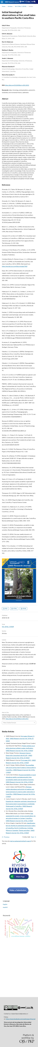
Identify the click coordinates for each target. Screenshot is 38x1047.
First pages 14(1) (26, 760)
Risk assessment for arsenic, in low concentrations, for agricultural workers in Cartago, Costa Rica (21, 816)
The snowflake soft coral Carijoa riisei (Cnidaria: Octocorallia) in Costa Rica (21, 767)
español (5, 907)
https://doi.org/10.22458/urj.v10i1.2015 (17, 85)
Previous (6, 837)
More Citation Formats (9, 722)
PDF (6, 608)
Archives (10, 6)
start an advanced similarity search (20, 841)
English (5, 904)
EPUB (24, 608)
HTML (15, 608)
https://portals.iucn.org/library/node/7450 (14, 266)
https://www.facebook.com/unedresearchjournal (20, 1019)
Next (32, 837)
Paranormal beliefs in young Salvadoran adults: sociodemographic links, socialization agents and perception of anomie (21, 777)
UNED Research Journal (12, 2)
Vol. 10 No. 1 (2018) (20, 6)
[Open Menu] (2, 2)
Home (3, 6)
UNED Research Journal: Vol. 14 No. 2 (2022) (19, 750)
